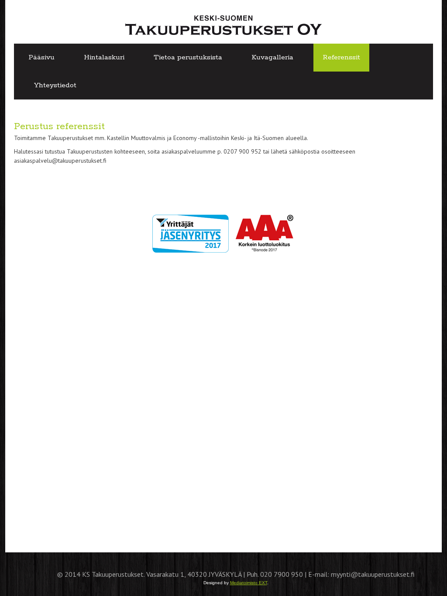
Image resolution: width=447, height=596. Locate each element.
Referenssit (341, 57)
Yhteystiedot (55, 85)
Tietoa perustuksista (188, 57)
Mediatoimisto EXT (248, 582)
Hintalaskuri (104, 57)
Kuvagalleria (272, 57)
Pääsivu (41, 57)
